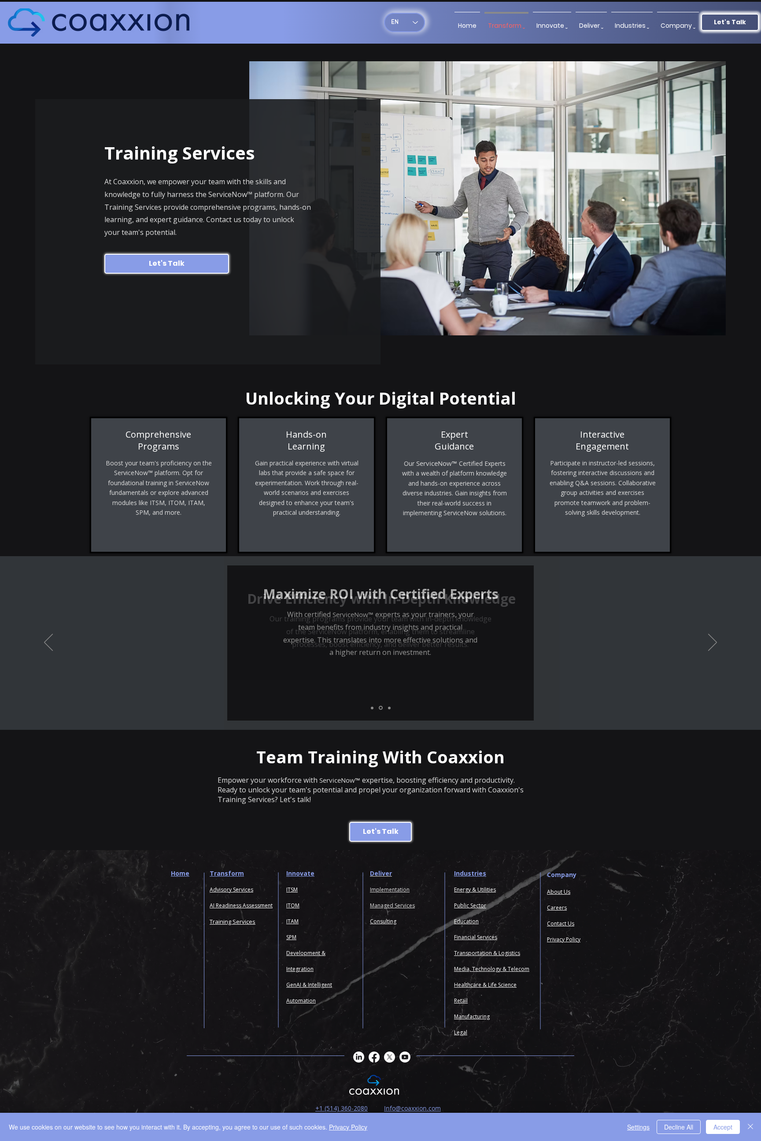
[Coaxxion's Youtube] (404, 1057)
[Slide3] (389, 707)
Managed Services (392, 905)
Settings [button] (638, 1126)
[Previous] (48, 643)
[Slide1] (372, 707)
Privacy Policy (348, 1126)
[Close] (750, 1127)
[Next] (712, 643)
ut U (563, 892)
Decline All (678, 1126)
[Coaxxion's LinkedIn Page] (358, 1057)
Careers (557, 907)
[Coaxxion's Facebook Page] (374, 1057)
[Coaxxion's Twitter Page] (389, 1057)
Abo (552, 892)
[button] (678, 21)
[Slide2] (381, 708)
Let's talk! (295, 799)
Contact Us (560, 923)
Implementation (390, 889)
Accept (722, 1126)
